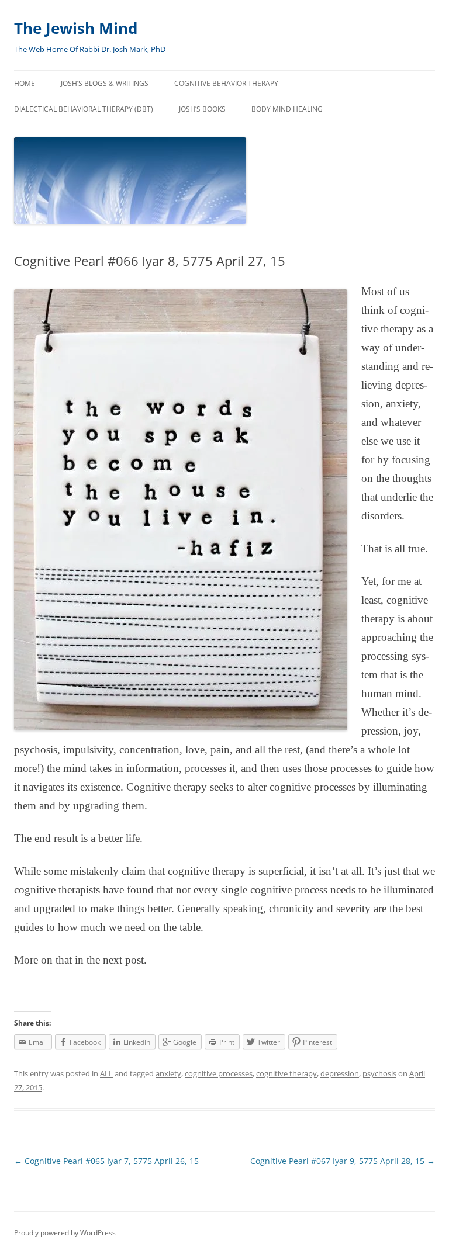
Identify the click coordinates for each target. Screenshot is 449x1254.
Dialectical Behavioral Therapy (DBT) (83, 109)
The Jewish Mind (75, 28)
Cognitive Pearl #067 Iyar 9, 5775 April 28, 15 (342, 1160)
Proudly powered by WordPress (65, 1233)
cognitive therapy (286, 1073)
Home (24, 83)
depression (339, 1073)
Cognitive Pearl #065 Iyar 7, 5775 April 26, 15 (106, 1160)
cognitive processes (219, 1073)
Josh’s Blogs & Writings (104, 83)
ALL (106, 1073)
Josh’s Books (202, 109)
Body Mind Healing (287, 109)
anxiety (168, 1073)
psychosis (379, 1073)
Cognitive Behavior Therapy (226, 83)
